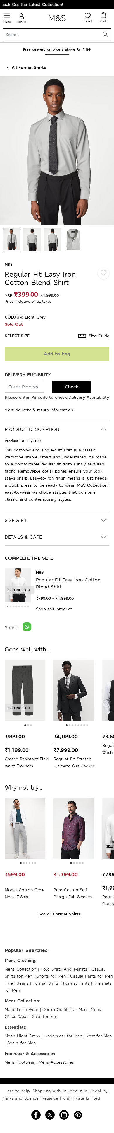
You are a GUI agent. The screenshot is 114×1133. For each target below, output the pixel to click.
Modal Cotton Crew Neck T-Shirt (24, 893)
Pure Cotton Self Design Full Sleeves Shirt (72, 893)
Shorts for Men (51, 976)
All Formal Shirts (29, 67)
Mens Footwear (19, 1062)
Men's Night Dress (22, 1035)
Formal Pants (76, 983)
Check (71, 387)
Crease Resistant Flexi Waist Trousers (27, 762)
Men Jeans (17, 983)
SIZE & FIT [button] (16, 520)
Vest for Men (99, 1035)
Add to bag (57, 354)
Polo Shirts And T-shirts (64, 969)
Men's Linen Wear (21, 1009)
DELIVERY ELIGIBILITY (28, 375)
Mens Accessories (56, 1062)
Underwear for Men (63, 1035)
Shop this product (54, 609)
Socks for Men (21, 1042)
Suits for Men (45, 1016)
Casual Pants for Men (91, 976)
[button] (7, 606)
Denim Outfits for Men (65, 1009)
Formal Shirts (46, 983)
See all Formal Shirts (59, 914)
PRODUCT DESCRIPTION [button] (32, 429)
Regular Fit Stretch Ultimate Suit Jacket (74, 762)
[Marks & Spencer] (57, 22)
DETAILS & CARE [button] (23, 537)
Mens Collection (20, 969)
